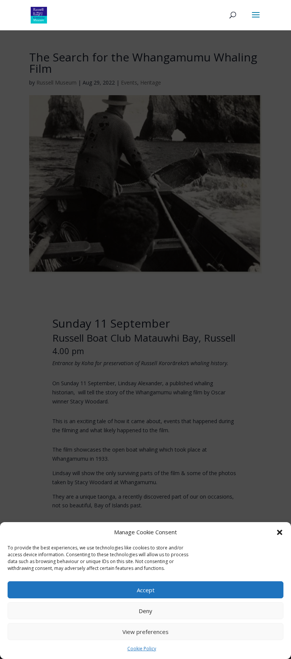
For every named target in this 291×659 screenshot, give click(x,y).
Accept (146, 590)
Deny (145, 611)
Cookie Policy (141, 648)
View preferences (145, 631)
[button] (279, 532)
